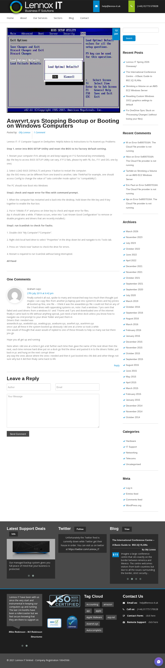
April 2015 (131, 382)
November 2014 (134, 411)
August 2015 (132, 365)
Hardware (131, 441)
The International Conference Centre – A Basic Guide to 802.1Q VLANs (141, 76)
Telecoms (131, 458)
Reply (117, 365)
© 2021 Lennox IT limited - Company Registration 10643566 (38, 660)
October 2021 (133, 278)
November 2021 (134, 272)
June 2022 (131, 254)
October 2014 (133, 417)
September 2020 (134, 289)
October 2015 (133, 353)
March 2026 (132, 231)
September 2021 (134, 283)
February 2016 (133, 330)
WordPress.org (133, 505)
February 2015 (133, 394)
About (23, 18)
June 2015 (131, 370)
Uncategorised (133, 464)
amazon (108, 604)
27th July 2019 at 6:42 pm (40, 293)
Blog (71, 18)
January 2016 (133, 336)
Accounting (92, 604)
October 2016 (133, 307)
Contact (84, 18)
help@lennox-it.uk (111, 6)
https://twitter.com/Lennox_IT (83, 549)
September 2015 (134, 359)
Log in (129, 488)
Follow (80, 529)
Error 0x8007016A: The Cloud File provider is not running (141, 146)
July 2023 (131, 243)
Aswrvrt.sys (92, 623)
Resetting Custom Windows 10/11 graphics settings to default (140, 100)
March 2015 (132, 388)
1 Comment (39, 132)
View (127, 529)
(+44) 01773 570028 (147, 609)
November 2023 (134, 237)
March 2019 (132, 301)
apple (98, 610)
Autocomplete (94, 630)
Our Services (40, 18)
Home (10, 18)
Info (13, 534)
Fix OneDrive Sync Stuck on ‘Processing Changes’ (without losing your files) (141, 114)
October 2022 (133, 249)
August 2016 (132, 318)
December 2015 (134, 341)
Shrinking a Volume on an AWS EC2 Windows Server (141, 175)
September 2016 (134, 312)
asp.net (111, 617)
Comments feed (134, 499)
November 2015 (134, 347)
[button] (158, 661)
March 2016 (132, 324)
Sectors (58, 18)
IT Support (131, 446)
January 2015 (133, 400)
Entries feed (132, 493)
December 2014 (134, 405)
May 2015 (131, 376)
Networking (131, 452)
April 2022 (131, 260)
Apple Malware (94, 617)
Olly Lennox (24, 132)
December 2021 (134, 266)
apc (88, 610)
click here (150, 615)
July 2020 (131, 295)
